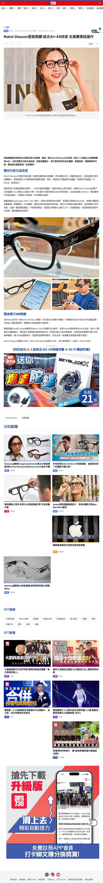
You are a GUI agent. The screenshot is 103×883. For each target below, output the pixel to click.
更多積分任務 (65, 867)
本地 (6, 717)
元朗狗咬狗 (10, 619)
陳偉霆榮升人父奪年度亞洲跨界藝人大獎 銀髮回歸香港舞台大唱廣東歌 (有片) (75, 711)
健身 (19, 624)
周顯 (36, 624)
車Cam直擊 (24, 619)
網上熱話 (73, 619)
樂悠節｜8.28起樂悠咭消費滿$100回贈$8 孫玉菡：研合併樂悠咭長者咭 (27, 711)
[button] (3, 3)
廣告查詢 (13, 879)
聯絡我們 (41, 879)
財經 (55, 552)
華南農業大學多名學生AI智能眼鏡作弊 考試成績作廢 (27, 506)
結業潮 (35, 619)
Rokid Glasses (11, 418)
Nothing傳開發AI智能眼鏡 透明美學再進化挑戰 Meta (27, 587)
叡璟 (93, 619)
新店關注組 (61, 619)
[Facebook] (47, 874)
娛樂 (6, 676)
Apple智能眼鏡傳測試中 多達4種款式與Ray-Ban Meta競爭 (75, 506)
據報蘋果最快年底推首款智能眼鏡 (69, 545)
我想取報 (22, 879)
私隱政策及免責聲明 (75, 879)
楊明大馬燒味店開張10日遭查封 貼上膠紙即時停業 (76, 671)
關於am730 (32, 879)
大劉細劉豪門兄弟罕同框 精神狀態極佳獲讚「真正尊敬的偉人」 (27, 671)
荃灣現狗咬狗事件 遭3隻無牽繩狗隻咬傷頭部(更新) (75, 752)
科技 (6, 31)
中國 (6, 511)
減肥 (28, 624)
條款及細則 (89, 879)
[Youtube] (58, 874)
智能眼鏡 (25, 418)
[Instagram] (52, 874)
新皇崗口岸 (48, 619)
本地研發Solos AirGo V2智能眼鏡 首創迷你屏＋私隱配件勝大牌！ (75, 465)
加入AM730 (61, 879)
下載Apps (51, 879)
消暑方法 (9, 624)
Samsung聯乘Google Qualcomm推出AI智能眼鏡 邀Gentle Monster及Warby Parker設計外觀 (27, 465)
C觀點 (84, 619)
